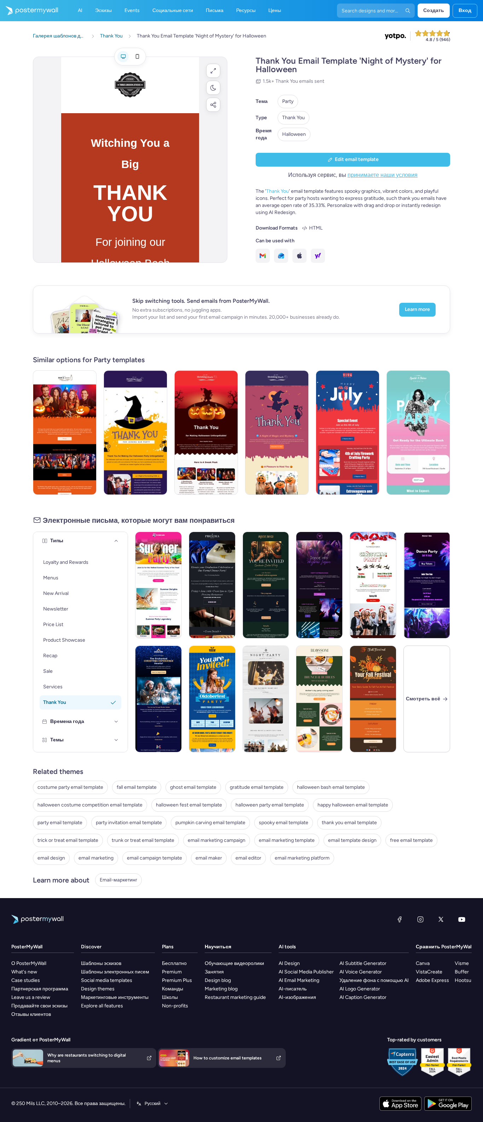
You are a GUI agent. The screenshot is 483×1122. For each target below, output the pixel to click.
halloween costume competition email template (89, 805)
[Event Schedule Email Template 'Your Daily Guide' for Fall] (373, 699)
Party (287, 101)
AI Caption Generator (362, 997)
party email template (59, 823)
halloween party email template (269, 805)
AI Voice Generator (360, 972)
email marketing (96, 858)
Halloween (294, 134)
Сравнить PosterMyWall (444, 947)
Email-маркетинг (118, 880)
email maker (209, 858)
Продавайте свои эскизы (39, 1006)
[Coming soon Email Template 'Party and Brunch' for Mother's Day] (319, 699)
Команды (172, 989)
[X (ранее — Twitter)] (441, 919)
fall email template (137, 787)
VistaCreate (429, 972)
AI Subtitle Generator (362, 963)
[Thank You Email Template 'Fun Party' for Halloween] (277, 432)
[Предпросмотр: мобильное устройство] (137, 56)
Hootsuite (466, 980)
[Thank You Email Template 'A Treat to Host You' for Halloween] (65, 432)
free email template (411, 840)
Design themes (98, 989)
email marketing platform (302, 858)
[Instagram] (420, 919)
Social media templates (106, 980)
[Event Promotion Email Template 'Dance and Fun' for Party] (426, 585)
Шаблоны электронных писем (115, 972)
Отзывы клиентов (31, 1014)
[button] (213, 71)
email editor (248, 858)
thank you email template (349, 823)
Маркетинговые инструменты (115, 997)
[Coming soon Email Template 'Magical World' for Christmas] (158, 699)
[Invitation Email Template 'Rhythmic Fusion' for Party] (319, 585)
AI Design (289, 963)
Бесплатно (174, 963)
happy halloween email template (353, 805)
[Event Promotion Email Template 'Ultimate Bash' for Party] (418, 432)
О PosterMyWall (28, 963)
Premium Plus (177, 980)
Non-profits (175, 1006)
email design (51, 858)
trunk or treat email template (143, 840)
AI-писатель (293, 989)
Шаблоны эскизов (101, 963)
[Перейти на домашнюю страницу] (29, 11)
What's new (24, 972)
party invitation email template (129, 823)
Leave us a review (30, 997)
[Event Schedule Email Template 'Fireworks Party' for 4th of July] (347, 432)
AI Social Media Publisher (306, 972)
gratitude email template (257, 787)
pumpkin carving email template (210, 823)
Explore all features (102, 1006)
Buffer (462, 972)
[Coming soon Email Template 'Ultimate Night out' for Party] (266, 699)
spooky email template (283, 823)
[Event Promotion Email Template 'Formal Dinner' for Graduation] (212, 585)
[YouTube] (462, 919)
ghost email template (193, 787)
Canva (423, 963)
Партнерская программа (39, 989)
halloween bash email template (331, 787)
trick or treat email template (67, 840)
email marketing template (287, 840)
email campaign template (154, 858)
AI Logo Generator (359, 989)
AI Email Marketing (299, 980)
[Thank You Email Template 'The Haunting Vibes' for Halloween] (135, 432)
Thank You (293, 118)
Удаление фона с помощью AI (374, 980)
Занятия (214, 972)
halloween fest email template (189, 805)
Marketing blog (221, 989)
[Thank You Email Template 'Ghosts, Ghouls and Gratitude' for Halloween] (206, 432)
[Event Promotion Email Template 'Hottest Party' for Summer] (158, 585)
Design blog (218, 980)
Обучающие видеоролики (234, 963)
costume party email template (70, 787)
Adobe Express (432, 980)
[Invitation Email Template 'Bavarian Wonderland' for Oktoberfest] (212, 699)
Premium (172, 972)
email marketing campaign (216, 840)
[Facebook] (399, 919)
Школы (170, 997)
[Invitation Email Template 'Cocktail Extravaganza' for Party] (266, 585)
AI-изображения (297, 997)
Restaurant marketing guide (235, 997)
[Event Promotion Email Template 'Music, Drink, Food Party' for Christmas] (373, 585)
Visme (462, 963)
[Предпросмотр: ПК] (123, 56)
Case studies (25, 980)
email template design (352, 840)
